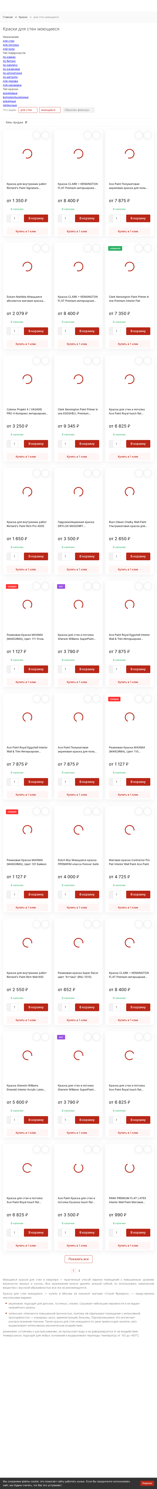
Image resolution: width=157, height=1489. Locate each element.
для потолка (11, 44)
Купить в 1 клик (26, 231)
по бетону (9, 61)
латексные (10, 105)
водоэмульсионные (16, 97)
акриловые (10, 93)
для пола (9, 48)
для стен (8, 40)
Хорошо (147, 1483)
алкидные (9, 101)
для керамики (12, 85)
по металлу (10, 77)
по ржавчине (11, 69)
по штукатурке (12, 73)
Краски (23, 17)
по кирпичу (10, 65)
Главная (8, 17)
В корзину (36, 218)
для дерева (10, 81)
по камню (9, 57)
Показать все (79, 1259)
